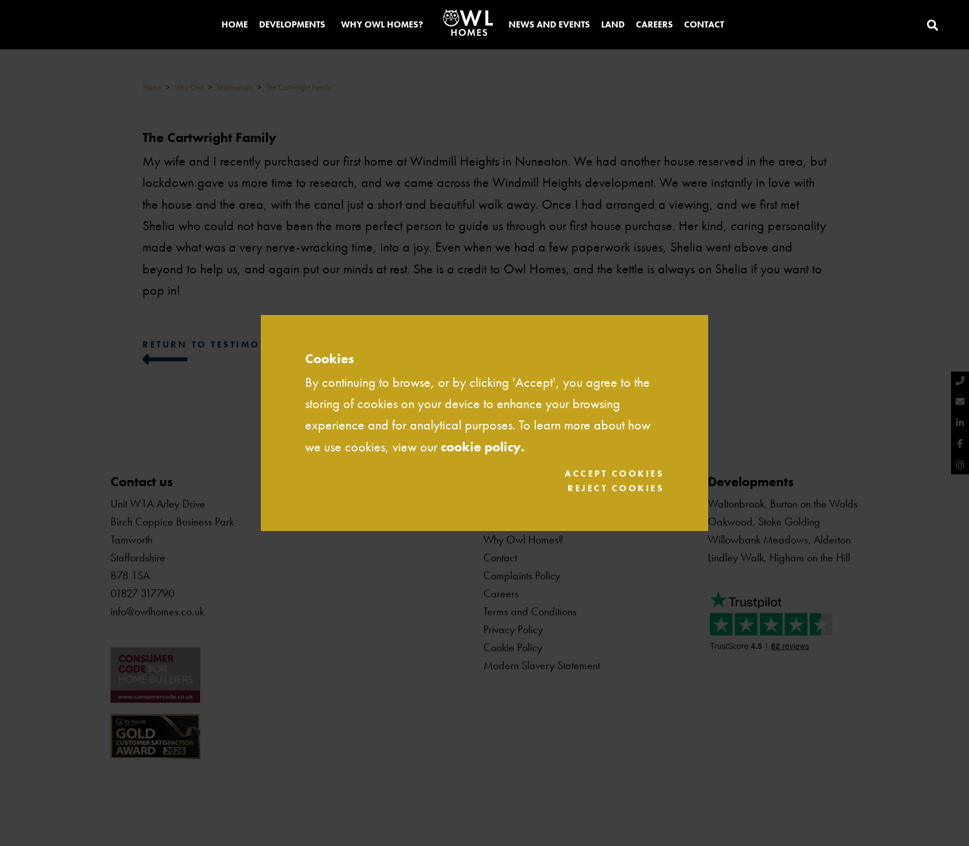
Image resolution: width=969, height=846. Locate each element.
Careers (654, 24)
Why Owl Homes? (382, 24)
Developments (292, 24)
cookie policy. (483, 446)
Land (613, 24)
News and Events (549, 24)
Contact (704, 24)
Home (235, 24)
